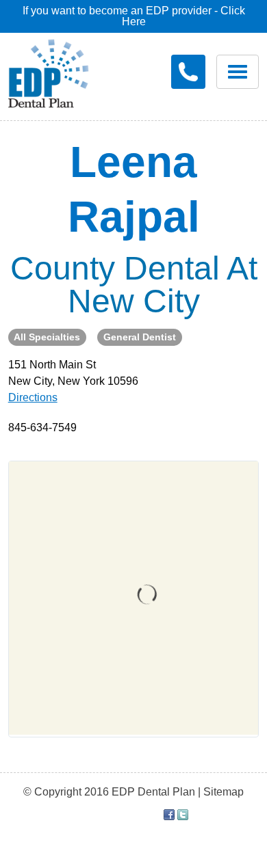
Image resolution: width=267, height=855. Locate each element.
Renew (60, 123)
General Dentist (139, 336)
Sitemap (223, 792)
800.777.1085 (188, 72)
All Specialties (47, 336)
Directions (33, 397)
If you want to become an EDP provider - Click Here (134, 16)
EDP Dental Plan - (58, 71)
